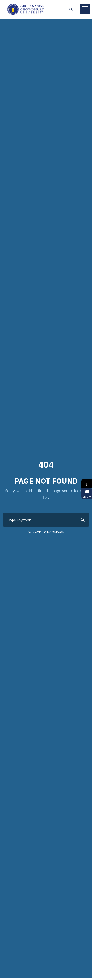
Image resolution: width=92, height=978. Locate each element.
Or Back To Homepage (46, 532)
